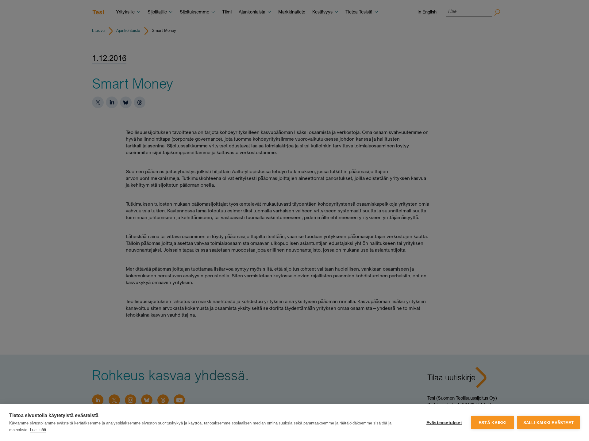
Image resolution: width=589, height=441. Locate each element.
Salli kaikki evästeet (548, 422)
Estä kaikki (492, 422)
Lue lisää (38, 430)
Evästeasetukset (444, 422)
